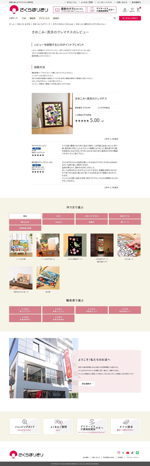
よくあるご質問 (87, 2)
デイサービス (44, 18)
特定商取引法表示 (108, 457)
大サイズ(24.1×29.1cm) (63, 24)
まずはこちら (72, 2)
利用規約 (120, 457)
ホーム (11, 24)
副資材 (56, 18)
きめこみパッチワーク (41, 24)
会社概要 (85, 457)
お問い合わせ (122, 2)
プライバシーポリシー (132, 457)
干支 (24, 18)
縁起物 (32, 18)
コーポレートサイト (104, 2)
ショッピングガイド (68, 53)
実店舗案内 (136, 2)
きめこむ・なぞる (23, 24)
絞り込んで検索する (132, 18)
